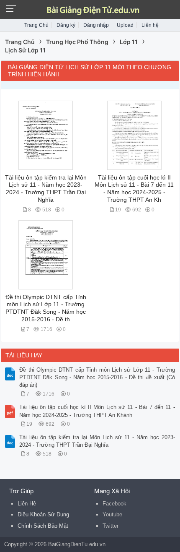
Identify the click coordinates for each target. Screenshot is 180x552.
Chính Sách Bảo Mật (43, 526)
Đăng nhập (96, 25)
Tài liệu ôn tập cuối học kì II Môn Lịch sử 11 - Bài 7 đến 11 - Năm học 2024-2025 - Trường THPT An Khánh (97, 411)
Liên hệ (150, 25)
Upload (125, 25)
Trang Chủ (36, 25)
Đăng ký (66, 25)
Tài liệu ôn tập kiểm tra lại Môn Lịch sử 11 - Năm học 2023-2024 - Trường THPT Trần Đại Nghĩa (97, 441)
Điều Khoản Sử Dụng (43, 514)
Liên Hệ (27, 503)
